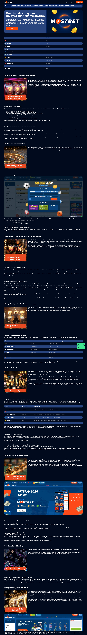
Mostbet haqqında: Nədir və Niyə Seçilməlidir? (22, 5)
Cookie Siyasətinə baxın (68, 632)
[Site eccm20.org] (9, 2)
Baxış (12, 28)
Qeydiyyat (79, 2)
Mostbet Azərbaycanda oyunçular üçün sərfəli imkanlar (61, 5)
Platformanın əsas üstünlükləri (41, 5)
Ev (66, 2)
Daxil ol (72, 2)
